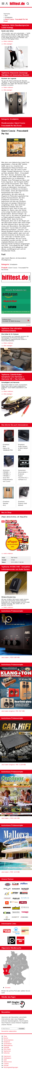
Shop (5, 1036)
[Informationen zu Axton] (24, 884)
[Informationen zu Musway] (7, 908)
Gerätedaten (8, 1044)
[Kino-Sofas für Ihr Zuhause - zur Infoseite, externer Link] (16, 359)
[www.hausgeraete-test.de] (16, 934)
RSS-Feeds (7, 1049)
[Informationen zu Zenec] (24, 917)
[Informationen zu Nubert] (16, 908)
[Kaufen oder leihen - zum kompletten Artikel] (16, 58)
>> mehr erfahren (7, 553)
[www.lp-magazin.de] (11, 944)
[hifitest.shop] (20, 944)
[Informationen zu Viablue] (7, 918)
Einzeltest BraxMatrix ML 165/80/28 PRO (8, 447)
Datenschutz (8, 1062)
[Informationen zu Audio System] (15, 885)
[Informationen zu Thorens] (25, 912)
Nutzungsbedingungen (11, 1067)
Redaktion (7, 1042)
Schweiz (7, 987)
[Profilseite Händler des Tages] (16, 1004)
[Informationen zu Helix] (16, 898)
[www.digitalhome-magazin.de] (7, 934)
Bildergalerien (8, 1045)
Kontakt (6, 1065)
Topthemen (7, 1051)
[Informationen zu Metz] (23, 902)
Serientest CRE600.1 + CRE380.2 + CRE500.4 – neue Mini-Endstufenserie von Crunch (8, 475)
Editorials (7, 1053)
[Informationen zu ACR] (7, 885)
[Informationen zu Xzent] (15, 917)
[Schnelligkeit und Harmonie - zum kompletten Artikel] (16, 408)
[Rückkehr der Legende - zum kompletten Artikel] (16, 104)
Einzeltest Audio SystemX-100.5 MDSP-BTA (23, 447)
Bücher (6, 1038)
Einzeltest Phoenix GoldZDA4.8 (22, 503)
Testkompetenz (8, 1040)
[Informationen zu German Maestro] (24, 893)
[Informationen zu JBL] (7, 903)
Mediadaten (7, 1058)
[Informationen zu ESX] (6, 894)
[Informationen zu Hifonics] (25, 898)
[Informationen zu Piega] (25, 908)
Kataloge (6, 1047)
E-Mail (13, 560)
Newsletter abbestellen (9, 1031)
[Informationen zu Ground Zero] (7, 898)
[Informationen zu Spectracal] (16, 912)
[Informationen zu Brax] (7, 889)
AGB (5, 1060)
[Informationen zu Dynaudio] (16, 889)
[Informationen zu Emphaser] (25, 889)
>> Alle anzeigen (6, 44)
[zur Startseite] (17, 3)
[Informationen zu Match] (14, 902)
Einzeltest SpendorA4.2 (6, 503)
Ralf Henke (14, 557)
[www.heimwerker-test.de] (25, 934)
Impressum (7, 1056)
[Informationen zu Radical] (7, 913)
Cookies (6, 1064)
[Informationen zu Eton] (14, 893)
